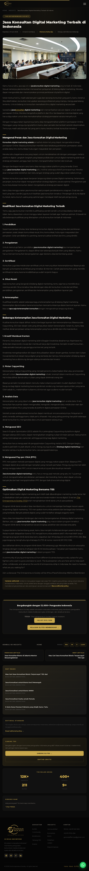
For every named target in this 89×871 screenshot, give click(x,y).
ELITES (76, 866)
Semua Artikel (52, 829)
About (71, 866)
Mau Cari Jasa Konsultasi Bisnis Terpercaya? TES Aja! (26, 675)
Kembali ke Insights (12, 644)
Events (34, 844)
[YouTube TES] (11, 855)
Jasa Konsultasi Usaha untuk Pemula (20, 700)
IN (72, 644)
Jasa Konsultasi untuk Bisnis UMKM (19, 692)
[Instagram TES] (6, 855)
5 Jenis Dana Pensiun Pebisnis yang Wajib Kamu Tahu (26, 708)
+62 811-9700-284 (69, 833)
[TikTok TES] (16, 855)
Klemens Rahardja (46, 32)
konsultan (20, 110)
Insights (12, 10)
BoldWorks (36, 836)
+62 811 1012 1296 (44, 620)
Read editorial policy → (14, 731)
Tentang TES (36, 840)
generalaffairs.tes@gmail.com (74, 837)
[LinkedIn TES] (20, 855)
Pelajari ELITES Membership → (44, 627)
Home (5, 10)
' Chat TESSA (10, 807)
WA (66, 644)
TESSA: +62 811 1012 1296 (72, 829)
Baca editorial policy (60, 586)
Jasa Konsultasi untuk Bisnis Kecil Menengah (23, 684)
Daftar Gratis (44, 759)
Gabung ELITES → (44, 753)
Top (83, 860)
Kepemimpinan (52, 847)
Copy (83, 644)
